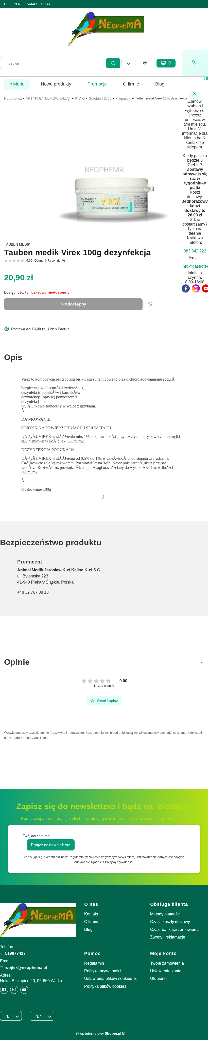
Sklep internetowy (98, 1033)
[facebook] (186, 288)
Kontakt (31, 4)
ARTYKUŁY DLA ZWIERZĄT (48, 98)
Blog (88, 929)
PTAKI (80, 98)
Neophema (13, 98)
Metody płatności (165, 914)
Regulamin (94, 963)
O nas (45, 4)
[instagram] (196, 288)
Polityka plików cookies (105, 986)
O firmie (91, 921)
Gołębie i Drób (100, 98)
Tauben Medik (17, 244)
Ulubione (158, 978)
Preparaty (123, 98)
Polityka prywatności (102, 971)
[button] (113, 63)
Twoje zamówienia (167, 963)
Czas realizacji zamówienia (175, 929)
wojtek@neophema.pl (26, 967)
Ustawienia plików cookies (108, 978)
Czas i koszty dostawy (170, 921)
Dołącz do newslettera (51, 845)
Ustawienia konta (165, 971)
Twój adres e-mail (37, 836)
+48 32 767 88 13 (33, 592)
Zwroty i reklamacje (167, 937)
